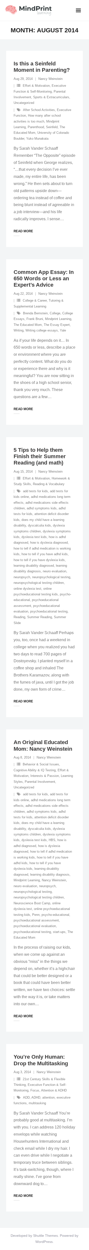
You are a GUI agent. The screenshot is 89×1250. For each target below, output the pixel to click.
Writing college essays (41, 330)
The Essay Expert (57, 325)
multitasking (37, 1103)
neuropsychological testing (51, 577)
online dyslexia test (27, 588)
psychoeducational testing (48, 611)
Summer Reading (39, 617)
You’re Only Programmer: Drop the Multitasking (41, 1060)
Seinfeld (52, 127)
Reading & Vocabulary (49, 484)
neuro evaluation (54, 571)
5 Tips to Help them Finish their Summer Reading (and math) (40, 456)
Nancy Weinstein (50, 79)
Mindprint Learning (58, 319)
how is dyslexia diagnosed (49, 542)
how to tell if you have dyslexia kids (39, 560)
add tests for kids (35, 491)
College (55, 313)
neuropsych (22, 577)
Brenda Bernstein (35, 313)
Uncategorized (24, 103)
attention (48, 1097)
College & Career (35, 300)
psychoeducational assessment (36, 920)
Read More (23, 231)
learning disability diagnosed (34, 565)
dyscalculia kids (39, 525)
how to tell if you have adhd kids (45, 554)
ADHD (35, 1097)
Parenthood (36, 127)
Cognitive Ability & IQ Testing (35, 770)
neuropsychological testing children (39, 583)
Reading (19, 617)
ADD (26, 1097)
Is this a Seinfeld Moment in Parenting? (42, 67)
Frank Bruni (34, 319)
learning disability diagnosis (49, 874)
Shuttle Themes (45, 1236)
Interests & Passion (44, 776)
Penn (36, 915)
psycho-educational (55, 915)
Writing (18, 330)
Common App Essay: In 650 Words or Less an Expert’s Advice (44, 278)
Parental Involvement (40, 782)
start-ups (59, 932)
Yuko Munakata (37, 138)
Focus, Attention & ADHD (48, 1090)
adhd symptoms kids (42, 508)
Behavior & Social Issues (41, 764)
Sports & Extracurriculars (51, 97)
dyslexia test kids (34, 537)
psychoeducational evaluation (35, 926)
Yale (63, 330)
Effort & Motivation (36, 85)
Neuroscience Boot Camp (32, 903)
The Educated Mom (28, 325)
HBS (52, 840)
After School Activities (39, 110)
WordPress (44, 1242)
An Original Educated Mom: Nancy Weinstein (43, 745)
